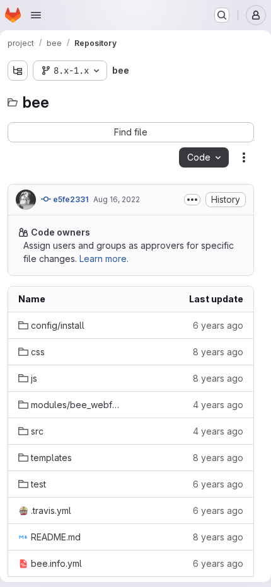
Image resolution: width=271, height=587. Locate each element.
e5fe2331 (69, 199)
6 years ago (218, 325)
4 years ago (218, 404)
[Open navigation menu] (36, 15)
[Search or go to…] (221, 15)
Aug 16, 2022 (116, 199)
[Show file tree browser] (18, 70)
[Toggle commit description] (192, 199)
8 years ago (218, 351)
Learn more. (104, 258)
